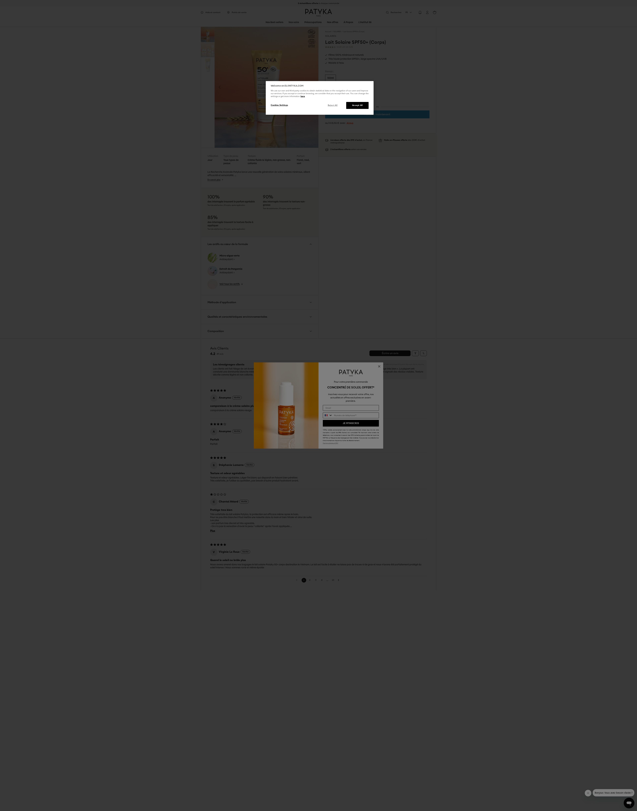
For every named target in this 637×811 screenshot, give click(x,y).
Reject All (333, 105)
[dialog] (320, 98)
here (303, 96)
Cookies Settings (279, 105)
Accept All (357, 105)
